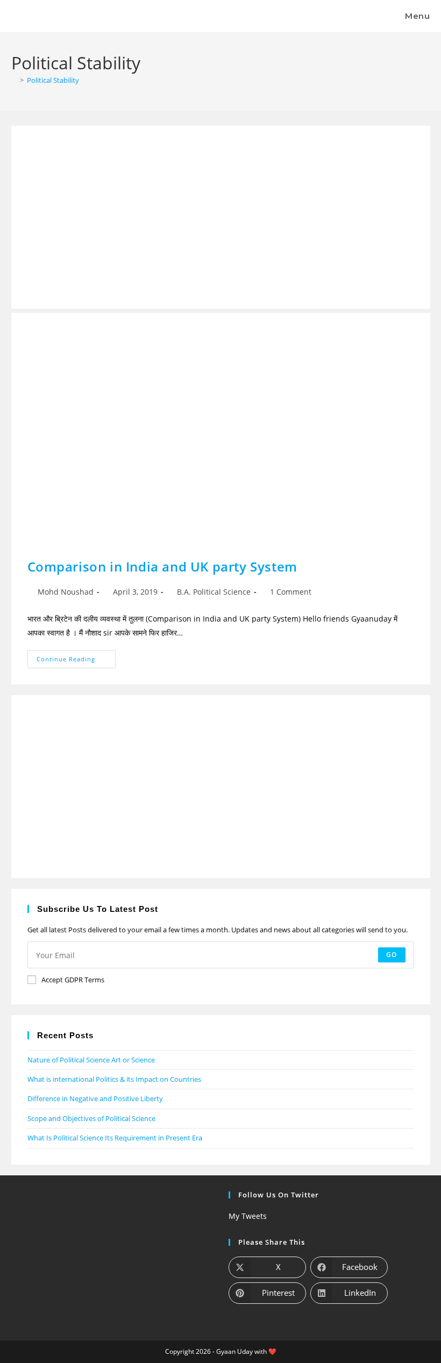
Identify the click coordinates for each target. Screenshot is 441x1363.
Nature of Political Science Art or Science (91, 1060)
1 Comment (290, 592)
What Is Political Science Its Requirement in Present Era (114, 1138)
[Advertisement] (220, 217)
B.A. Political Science (214, 592)
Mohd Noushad (66, 592)
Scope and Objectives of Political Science (91, 1118)
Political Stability (53, 80)
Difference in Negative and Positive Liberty (95, 1098)
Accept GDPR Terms (72, 979)
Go (391, 954)
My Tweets (248, 1216)
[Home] (14, 80)
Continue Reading (76, 656)
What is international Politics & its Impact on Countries (114, 1079)
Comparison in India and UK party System (162, 566)
